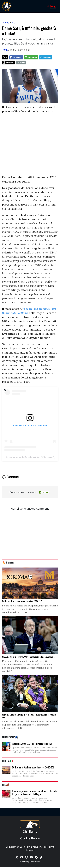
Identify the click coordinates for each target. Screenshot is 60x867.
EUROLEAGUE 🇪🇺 (10, 737)
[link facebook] (21, 857)
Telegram (47, 57)
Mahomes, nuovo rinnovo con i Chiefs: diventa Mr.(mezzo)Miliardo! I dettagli (34, 792)
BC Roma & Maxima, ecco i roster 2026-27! (33, 767)
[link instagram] (26, 857)
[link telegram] (36, 857)
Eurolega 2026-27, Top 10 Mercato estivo (32, 743)
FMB (5, 50)
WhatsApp (32, 57)
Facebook (17, 57)
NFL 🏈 (5, 784)
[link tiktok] (41, 857)
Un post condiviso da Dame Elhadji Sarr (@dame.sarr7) (30, 457)
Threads (9, 62)
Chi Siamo (30, 831)
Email (22, 62)
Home (6, 22)
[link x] (16, 857)
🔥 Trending (8, 562)
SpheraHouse (35, 861)
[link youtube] (31, 857)
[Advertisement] (30, 145)
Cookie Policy (30, 838)
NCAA (15, 22)
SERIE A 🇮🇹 (7, 761)
